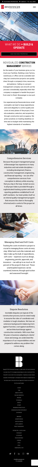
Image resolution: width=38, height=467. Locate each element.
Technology (19, 433)
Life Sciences (19, 435)
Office (19, 442)
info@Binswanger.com (19, 459)
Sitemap (19, 405)
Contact (19, 402)
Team (19, 390)
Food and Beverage (19, 437)
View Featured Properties (19, 54)
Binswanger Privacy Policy (19, 407)
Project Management (19, 426)
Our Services (19, 412)
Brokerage (19, 416)
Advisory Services (19, 419)
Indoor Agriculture (19, 447)
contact (23, 1)
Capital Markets (19, 424)
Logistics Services (19, 421)
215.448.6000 (19, 461)
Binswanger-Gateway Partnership (19, 410)
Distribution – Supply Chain (19, 430)
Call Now (32, 1)
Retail (19, 445)
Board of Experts (19, 392)
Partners (19, 397)
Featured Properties (11, 1)
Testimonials (19, 400)
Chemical (19, 440)
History (19, 387)
